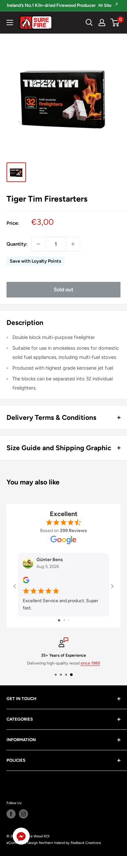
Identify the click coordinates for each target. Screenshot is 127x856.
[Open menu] (10, 22)
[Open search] (89, 22)
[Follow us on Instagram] (23, 813)
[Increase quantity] (73, 244)
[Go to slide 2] (64, 620)
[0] (115, 22)
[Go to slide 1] (59, 620)
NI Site (105, 5)
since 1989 (90, 663)
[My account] (102, 22)
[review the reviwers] (26, 582)
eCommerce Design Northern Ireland (36, 843)
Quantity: (17, 244)
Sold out (63, 289)
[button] (21, 838)
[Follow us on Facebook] (11, 813)
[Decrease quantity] (38, 244)
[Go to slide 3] (68, 620)
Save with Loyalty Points (35, 261)
